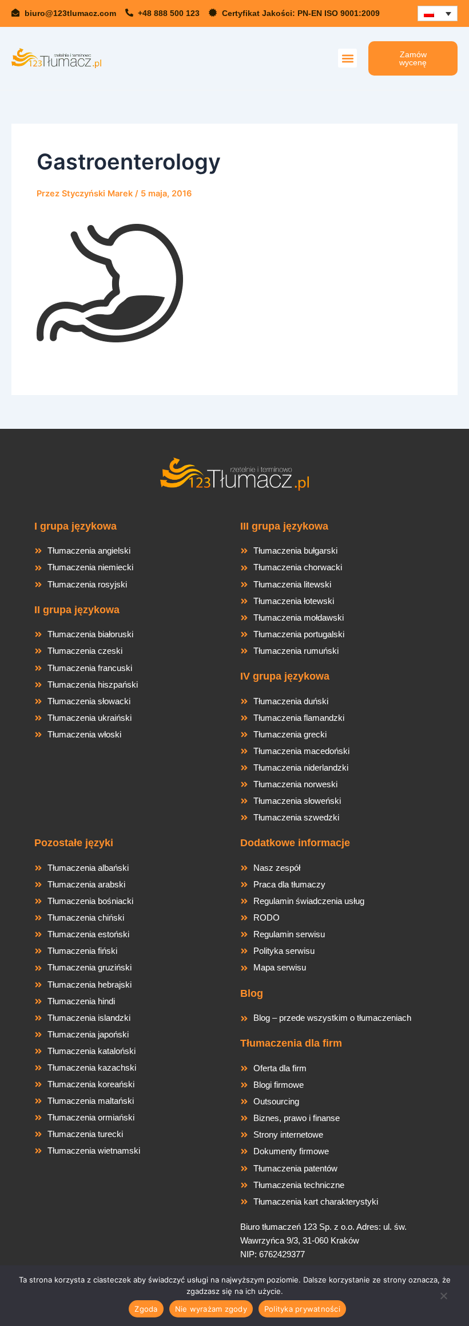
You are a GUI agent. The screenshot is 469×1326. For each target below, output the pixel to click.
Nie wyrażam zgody (211, 1308)
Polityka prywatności (302, 1308)
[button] (347, 58)
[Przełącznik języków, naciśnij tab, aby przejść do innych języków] (438, 13)
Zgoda (145, 1308)
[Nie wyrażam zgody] (443, 1299)
